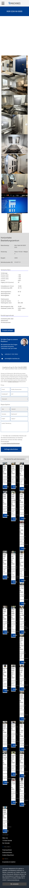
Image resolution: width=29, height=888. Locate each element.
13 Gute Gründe (7, 841)
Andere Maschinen (8, 855)
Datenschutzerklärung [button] (13, 880)
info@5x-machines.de (13, 381)
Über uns (5, 838)
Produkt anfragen (7, 330)
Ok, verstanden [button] (15, 884)
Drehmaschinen (7, 853)
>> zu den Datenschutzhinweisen (10, 443)
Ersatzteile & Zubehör (8, 862)
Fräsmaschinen (7, 850)
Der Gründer (6, 843)
